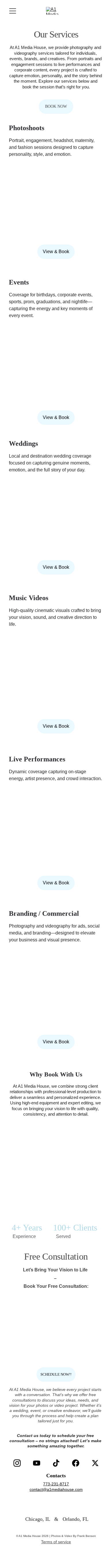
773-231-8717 (56, 1484)
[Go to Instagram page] (17, 1463)
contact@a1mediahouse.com (56, 1489)
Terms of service (56, 1542)
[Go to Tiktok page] (56, 1463)
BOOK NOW (56, 106)
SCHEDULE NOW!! (56, 1374)
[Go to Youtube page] (36, 1463)
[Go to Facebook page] (75, 1463)
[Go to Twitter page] (95, 1463)
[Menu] (12, 11)
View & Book (56, 251)
